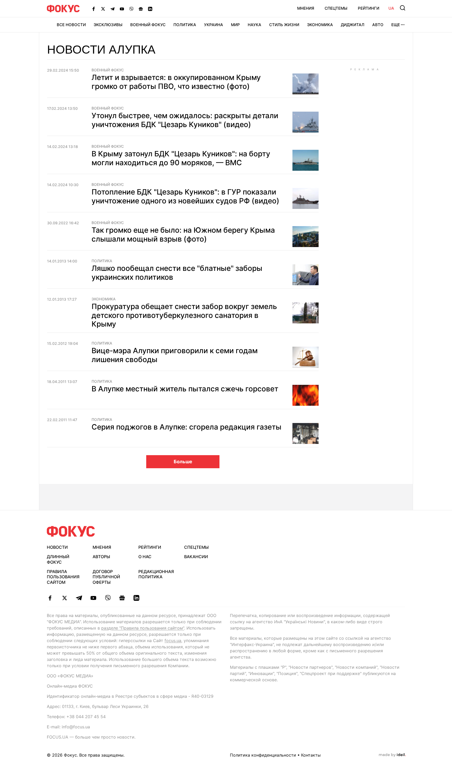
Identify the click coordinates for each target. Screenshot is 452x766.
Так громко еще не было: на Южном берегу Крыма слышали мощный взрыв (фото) (183, 234)
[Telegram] (112, 8)
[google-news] (122, 598)
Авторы (101, 556)
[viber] (108, 598)
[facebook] (50, 598)
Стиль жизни (284, 24)
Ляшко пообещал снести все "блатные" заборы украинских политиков (177, 273)
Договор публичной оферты (106, 577)
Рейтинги (368, 8)
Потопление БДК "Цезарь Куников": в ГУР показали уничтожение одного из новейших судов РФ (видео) (185, 196)
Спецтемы (336, 8)
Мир (235, 24)
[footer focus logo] (71, 531)
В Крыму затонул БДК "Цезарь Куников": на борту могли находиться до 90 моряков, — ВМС (181, 158)
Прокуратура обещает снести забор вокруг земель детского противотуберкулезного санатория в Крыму (184, 315)
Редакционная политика (156, 574)
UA (391, 8)
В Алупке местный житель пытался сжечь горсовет (185, 388)
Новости (57, 547)
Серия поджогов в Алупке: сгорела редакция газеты (186, 426)
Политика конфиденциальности (263, 755)
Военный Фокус (148, 24)
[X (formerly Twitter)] (103, 8)
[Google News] (140, 8)
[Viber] (131, 8)
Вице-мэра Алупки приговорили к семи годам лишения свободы (175, 355)
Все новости (71, 24)
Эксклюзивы (108, 24)
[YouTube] (122, 8)
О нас (144, 556)
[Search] (402, 7)
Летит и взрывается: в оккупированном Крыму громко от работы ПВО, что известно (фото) (176, 82)
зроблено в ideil (392, 755)
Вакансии (196, 556)
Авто (377, 24)
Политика (184, 24)
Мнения (305, 8)
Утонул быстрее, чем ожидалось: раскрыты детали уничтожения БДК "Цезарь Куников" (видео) (185, 120)
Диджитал (352, 24)
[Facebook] (93, 8)
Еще (395, 24)
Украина (213, 24)
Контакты (311, 755)
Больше (183, 461)
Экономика (320, 24)
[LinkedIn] (150, 8)
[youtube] (93, 598)
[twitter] (64, 598)
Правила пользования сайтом (63, 577)
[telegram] (79, 598)
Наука (254, 24)
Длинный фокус (58, 559)
